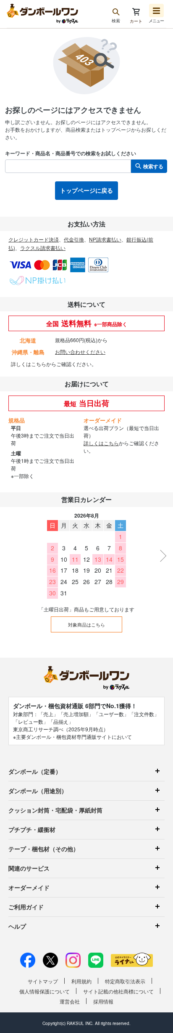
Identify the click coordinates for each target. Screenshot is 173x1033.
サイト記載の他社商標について (118, 991)
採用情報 (103, 1001)
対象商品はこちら (86, 624)
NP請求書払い (105, 239)
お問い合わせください (80, 351)
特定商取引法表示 (125, 981)
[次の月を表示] (160, 556)
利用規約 (81, 981)
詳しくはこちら (28, 363)
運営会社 (70, 1001)
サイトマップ (43, 981)
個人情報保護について (44, 991)
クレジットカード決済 (33, 239)
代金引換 (74, 239)
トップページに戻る (86, 190)
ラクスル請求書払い (43, 247)
